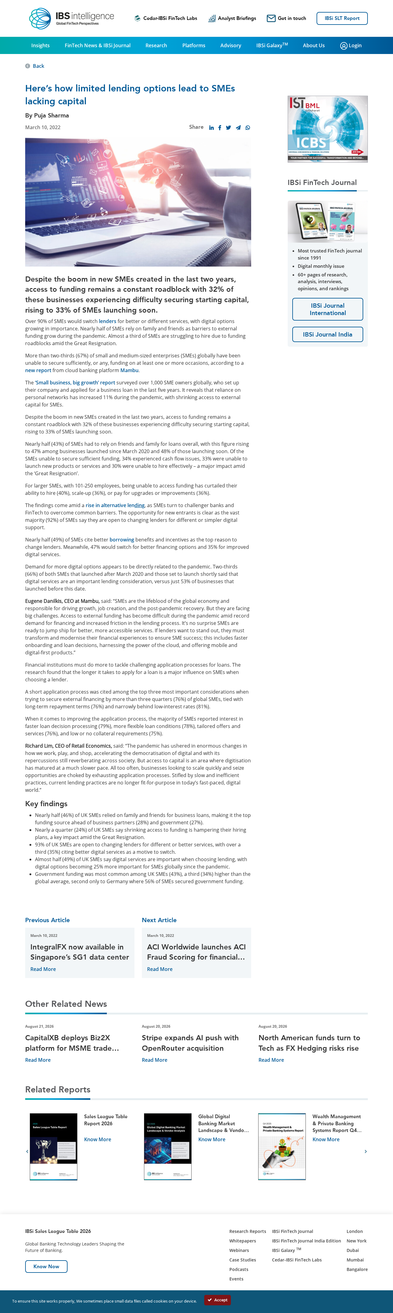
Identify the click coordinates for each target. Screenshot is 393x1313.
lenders (107, 321)
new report (38, 370)
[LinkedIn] (211, 128)
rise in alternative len (114, 505)
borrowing (122, 539)
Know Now (46, 1266)
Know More (97, 1139)
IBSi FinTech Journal (292, 1231)
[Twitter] (228, 128)
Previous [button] (27, 1152)
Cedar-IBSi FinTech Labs (170, 18)
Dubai (353, 1250)
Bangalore (357, 1269)
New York (357, 1241)
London (355, 1231)
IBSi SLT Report (342, 18)
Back (38, 66)
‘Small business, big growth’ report (75, 382)
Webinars (239, 1250)
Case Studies (242, 1260)
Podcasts (238, 1269)
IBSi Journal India (327, 334)
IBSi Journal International (328, 309)
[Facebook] (219, 128)
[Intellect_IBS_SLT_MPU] (328, 128)
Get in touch (292, 18)
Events (236, 1279)
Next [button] (366, 1152)
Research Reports (247, 1231)
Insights (40, 45)
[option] (82, 1151)
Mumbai (355, 1260)
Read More (43, 969)
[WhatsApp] (247, 128)
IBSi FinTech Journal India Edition (306, 1241)
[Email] (238, 128)
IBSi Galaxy (272, 45)
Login (355, 45)
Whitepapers (242, 1241)
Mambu (129, 370)
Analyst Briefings (237, 18)
